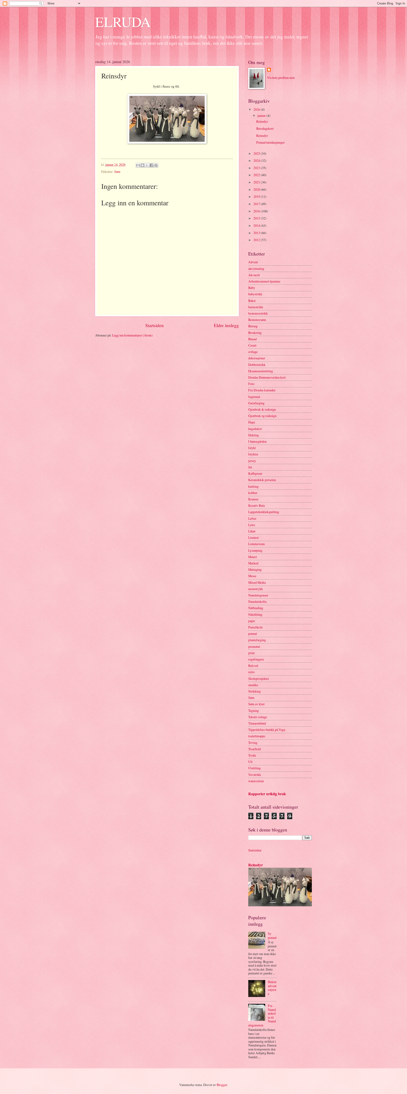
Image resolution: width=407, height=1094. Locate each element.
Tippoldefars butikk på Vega (266, 729)
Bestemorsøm (257, 319)
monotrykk (255, 589)
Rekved (253, 665)
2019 (257, 196)
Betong (253, 326)
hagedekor (255, 428)
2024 (257, 160)
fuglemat (254, 396)
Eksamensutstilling (260, 371)
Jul (250, 467)
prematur (254, 646)
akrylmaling (256, 268)
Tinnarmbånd (257, 723)
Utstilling (254, 768)
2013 (257, 233)
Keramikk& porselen (262, 480)
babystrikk (255, 294)
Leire (251, 525)
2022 (257, 175)
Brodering (255, 332)
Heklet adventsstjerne (272, 988)
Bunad (252, 339)
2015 (257, 218)
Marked (253, 563)
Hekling (253, 435)
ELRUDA (123, 21)
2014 (257, 225)
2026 (257, 109)
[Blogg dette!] (142, 165)
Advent (253, 262)
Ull (250, 761)
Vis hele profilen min (281, 77)
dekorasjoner (256, 358)
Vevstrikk (254, 774)
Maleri (252, 557)
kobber (252, 492)
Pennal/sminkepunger (270, 142)
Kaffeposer (255, 473)
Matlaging (255, 569)
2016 (257, 211)
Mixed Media (257, 582)
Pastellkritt (255, 627)
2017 (257, 204)
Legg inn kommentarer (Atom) (132, 335)
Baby (251, 287)
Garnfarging (256, 403)
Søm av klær (256, 704)
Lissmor (253, 537)
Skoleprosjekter (258, 678)
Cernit (252, 345)
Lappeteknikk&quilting (263, 512)
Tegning (253, 710)
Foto (251, 383)
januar (261, 115)
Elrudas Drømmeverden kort (267, 377)
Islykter (253, 454)
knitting (253, 486)
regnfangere (256, 659)
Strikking (254, 691)
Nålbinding (255, 608)
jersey (252, 460)
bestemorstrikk (258, 313)
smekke (253, 685)
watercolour (256, 781)
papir (251, 621)
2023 (257, 168)
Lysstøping (255, 550)
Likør (252, 531)
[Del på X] (147, 165)
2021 (257, 182)
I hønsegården (257, 441)
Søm (117, 171)
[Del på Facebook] (151, 165)
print (251, 653)
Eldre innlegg (226, 325)
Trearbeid (254, 749)
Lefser (252, 518)
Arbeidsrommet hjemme (264, 281)
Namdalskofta (257, 601)
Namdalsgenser (258, 595)
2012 (257, 240)
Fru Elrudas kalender (262, 390)
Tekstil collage (257, 717)
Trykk (252, 755)
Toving (252, 742)
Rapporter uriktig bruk (267, 794)
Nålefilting (255, 614)
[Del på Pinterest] (156, 165)
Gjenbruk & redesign (262, 409)
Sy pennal (272, 935)
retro (251, 672)
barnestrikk (255, 307)
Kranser (253, 499)
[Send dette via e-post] (138, 165)
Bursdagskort (265, 128)
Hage (251, 422)
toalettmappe (256, 736)
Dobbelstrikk (256, 364)
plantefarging (257, 640)
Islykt (252, 448)
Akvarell (254, 275)
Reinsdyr (262, 121)
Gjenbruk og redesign (262, 415)
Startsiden (154, 325)
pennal (252, 633)
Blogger (222, 1084)
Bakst (252, 300)
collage (253, 351)
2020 (257, 189)
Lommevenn (256, 544)
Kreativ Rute (256, 505)
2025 (257, 153)
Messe (252, 576)
